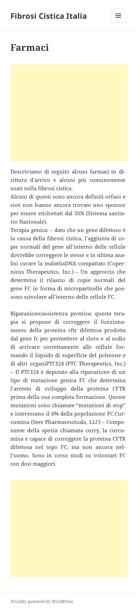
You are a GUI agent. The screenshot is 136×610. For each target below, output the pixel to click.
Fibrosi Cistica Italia (48, 15)
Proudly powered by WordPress (41, 601)
